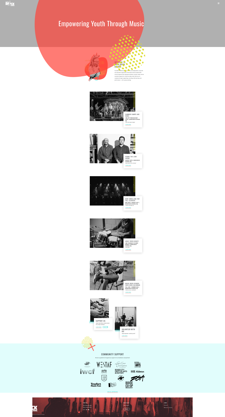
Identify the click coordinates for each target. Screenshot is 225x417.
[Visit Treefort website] (95, 384)
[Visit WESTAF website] (104, 364)
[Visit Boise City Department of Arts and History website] (120, 371)
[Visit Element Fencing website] (120, 378)
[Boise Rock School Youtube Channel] (89, 409)
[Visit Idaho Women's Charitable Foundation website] (87, 371)
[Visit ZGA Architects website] (137, 378)
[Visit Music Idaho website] (112, 384)
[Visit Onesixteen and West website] (87, 378)
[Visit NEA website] (137, 364)
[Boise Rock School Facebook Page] (83, 409)
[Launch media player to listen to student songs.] (201, 3)
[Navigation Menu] (218, 3)
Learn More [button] (128, 124)
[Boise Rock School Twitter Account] (87, 409)
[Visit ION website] (104, 378)
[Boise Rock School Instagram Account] (85, 409)
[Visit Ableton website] (137, 371)
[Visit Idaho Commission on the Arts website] (104, 371)
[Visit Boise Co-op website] (129, 384)
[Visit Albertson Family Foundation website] (87, 364)
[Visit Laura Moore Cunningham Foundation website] (120, 364)
